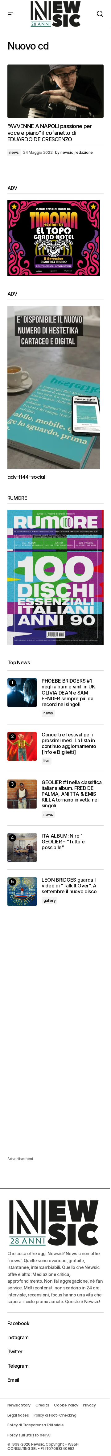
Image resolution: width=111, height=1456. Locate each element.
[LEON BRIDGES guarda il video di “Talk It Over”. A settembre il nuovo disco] (22, 891)
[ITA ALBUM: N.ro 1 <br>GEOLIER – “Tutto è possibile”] (22, 847)
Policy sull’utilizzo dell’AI (28, 1435)
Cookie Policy (66, 1405)
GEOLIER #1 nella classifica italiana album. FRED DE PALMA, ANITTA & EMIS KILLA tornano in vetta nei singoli (71, 794)
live (46, 760)
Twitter (15, 1351)
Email (13, 1380)
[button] (10, 14)
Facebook (18, 1323)
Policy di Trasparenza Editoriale (35, 1425)
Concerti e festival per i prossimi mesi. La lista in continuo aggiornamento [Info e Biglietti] (69, 743)
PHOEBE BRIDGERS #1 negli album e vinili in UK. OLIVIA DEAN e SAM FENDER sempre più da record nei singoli (69, 692)
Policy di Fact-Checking (55, 1415)
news (14, 152)
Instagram (17, 1337)
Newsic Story (19, 1405)
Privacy (89, 1405)
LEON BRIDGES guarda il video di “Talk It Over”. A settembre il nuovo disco (69, 885)
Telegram (17, 1366)
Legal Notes (18, 1415)
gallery (49, 900)
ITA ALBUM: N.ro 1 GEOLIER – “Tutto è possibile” (63, 841)
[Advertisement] (55, 976)
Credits (42, 1405)
